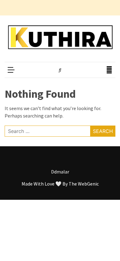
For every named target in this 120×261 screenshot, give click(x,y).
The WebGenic (84, 184)
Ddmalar (60, 172)
